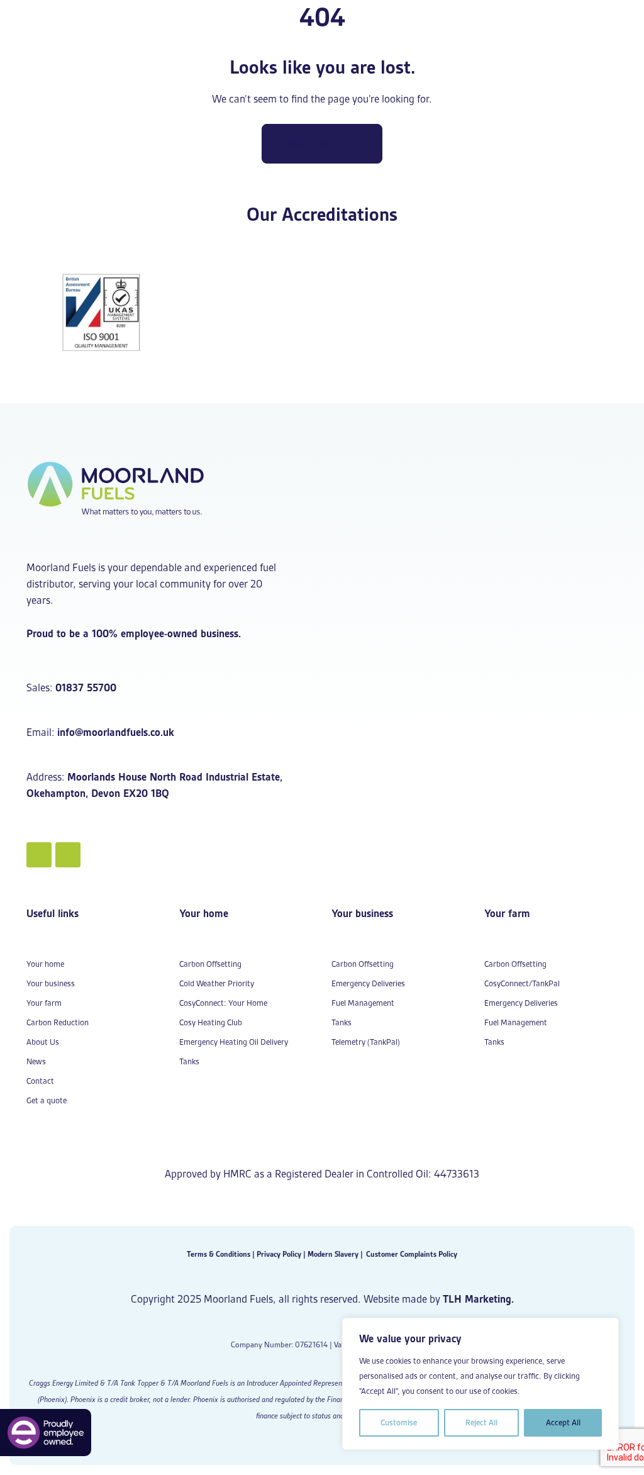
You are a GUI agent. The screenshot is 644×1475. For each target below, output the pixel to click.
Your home (45, 964)
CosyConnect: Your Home (223, 1003)
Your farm (44, 1003)
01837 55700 (85, 687)
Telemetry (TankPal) (365, 1042)
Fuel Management (362, 1003)
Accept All (563, 1422)
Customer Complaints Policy (411, 1254)
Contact (40, 1081)
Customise (398, 1422)
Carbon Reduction (57, 1022)
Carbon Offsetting (210, 964)
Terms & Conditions (218, 1254)
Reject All (481, 1422)
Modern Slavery (333, 1254)
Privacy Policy (279, 1254)
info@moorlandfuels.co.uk (115, 732)
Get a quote (46, 1100)
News (36, 1061)
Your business (50, 983)
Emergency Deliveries (368, 983)
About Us (42, 1042)
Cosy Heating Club (210, 1022)
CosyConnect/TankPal (522, 983)
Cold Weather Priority (216, 983)
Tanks (189, 1061)
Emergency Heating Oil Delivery (233, 1042)
